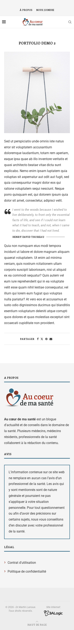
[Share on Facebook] (37, 339)
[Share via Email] (51, 339)
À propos (26, 10)
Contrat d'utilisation (22, 563)
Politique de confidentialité (27, 571)
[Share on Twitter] (41, 339)
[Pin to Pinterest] (46, 339)
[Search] (70, 22)
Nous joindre (45, 10)
